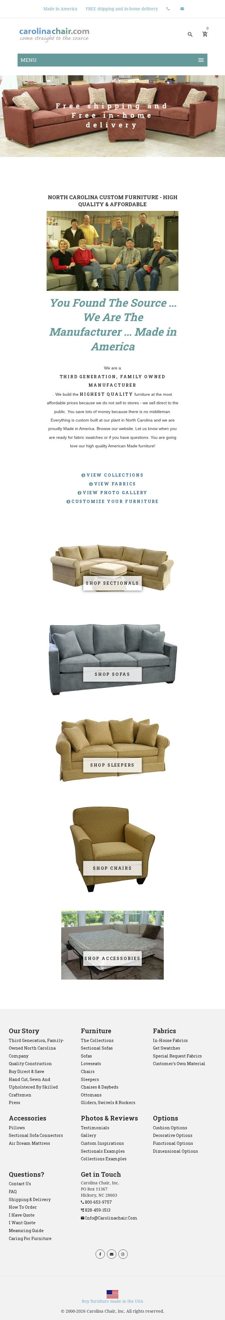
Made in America (60, 8)
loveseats (91, 1063)
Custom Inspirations (102, 1143)
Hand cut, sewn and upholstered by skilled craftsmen (33, 1087)
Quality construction (30, 1063)
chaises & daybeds (99, 1087)
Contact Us (20, 1183)
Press (14, 1102)
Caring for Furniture (30, 1238)
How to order (23, 1207)
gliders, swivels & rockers (108, 1102)
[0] (204, 34)
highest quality (106, 394)
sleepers (90, 1079)
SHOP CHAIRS (112, 868)
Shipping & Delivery (30, 1199)
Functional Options (173, 1143)
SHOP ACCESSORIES (112, 958)
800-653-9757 (98, 1202)
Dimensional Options (175, 1151)
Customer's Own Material (179, 1063)
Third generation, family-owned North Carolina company (36, 1048)
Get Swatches (166, 1048)
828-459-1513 (97, 1210)
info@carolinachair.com (110, 1218)
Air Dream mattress (29, 1143)
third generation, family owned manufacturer (113, 381)
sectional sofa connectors (36, 1135)
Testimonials (95, 1127)
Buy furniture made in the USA (112, 1301)
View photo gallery (115, 492)
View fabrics (115, 484)
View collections (115, 475)
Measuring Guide (26, 1230)
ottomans (91, 1095)
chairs (88, 1071)
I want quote (22, 1222)
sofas (86, 1056)
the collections (97, 1040)
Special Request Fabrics (177, 1056)
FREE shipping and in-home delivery (122, 8)
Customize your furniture (115, 501)
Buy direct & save (26, 1071)
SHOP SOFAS (112, 674)
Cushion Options (170, 1127)
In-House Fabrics (170, 1040)
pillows (17, 1127)
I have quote (22, 1215)
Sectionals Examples (103, 1151)
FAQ (13, 1191)
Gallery (88, 1135)
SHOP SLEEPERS (112, 765)
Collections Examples (104, 1159)
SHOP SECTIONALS (112, 583)
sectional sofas (97, 1048)
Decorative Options (172, 1135)
